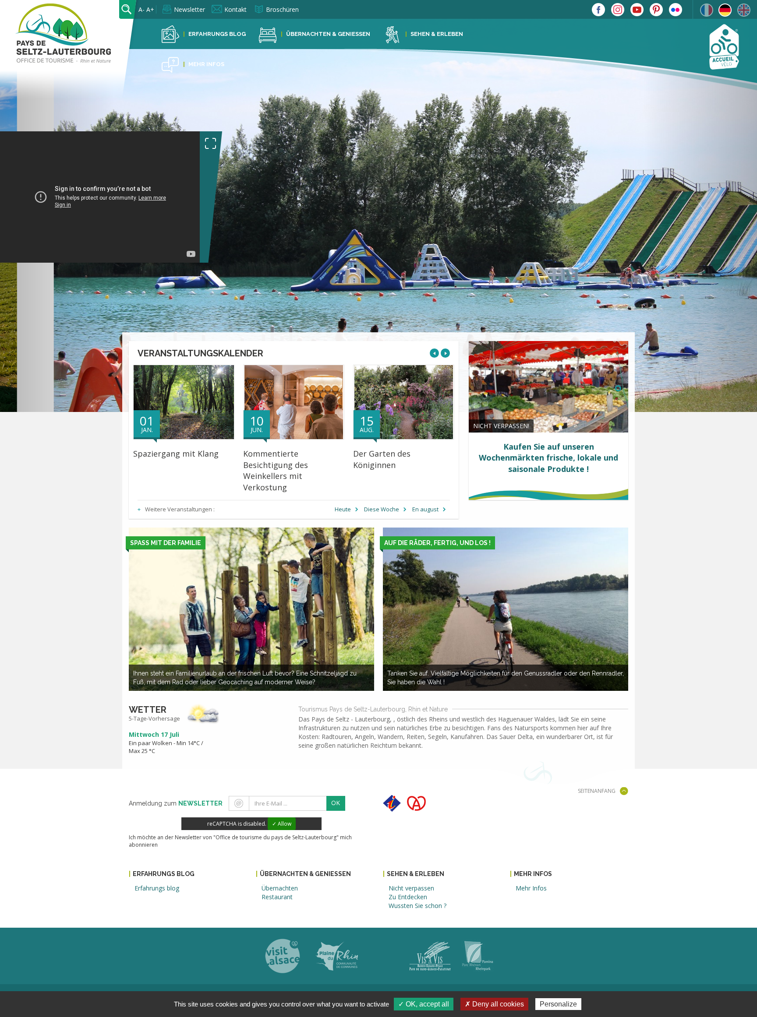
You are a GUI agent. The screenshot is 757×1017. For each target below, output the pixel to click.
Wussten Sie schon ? (417, 905)
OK (335, 803)
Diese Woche (381, 509)
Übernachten (280, 888)
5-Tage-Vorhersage (154, 718)
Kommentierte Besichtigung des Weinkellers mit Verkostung (275, 470)
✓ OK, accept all (423, 1004)
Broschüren (282, 9)
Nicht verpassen (411, 888)
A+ (150, 9)
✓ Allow (281, 823)
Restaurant (277, 897)
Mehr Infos (206, 64)
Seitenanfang (597, 791)
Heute (343, 509)
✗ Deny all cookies (494, 1004)
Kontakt (235, 9)
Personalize (558, 1004)
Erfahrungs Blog (217, 34)
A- (141, 9)
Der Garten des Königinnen (381, 459)
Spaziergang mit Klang (176, 453)
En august (425, 509)
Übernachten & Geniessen (328, 34)
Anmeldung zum (176, 803)
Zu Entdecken (408, 897)
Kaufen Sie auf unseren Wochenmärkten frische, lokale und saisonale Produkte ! (548, 457)
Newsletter (189, 9)
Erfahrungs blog (156, 888)
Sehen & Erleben (436, 34)
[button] (700, 236)
